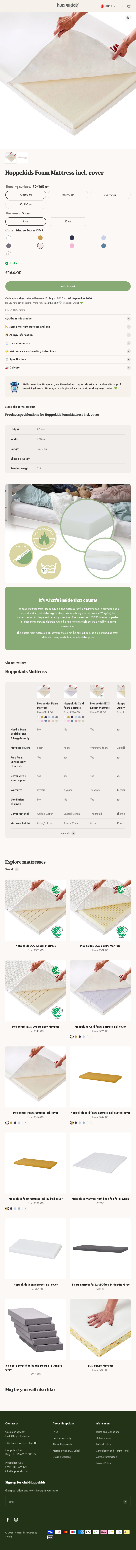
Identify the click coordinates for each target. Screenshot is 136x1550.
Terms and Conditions (107, 1432)
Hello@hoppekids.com (17, 1436)
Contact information (106, 1457)
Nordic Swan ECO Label (66, 1451)
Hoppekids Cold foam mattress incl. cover (100, 1027)
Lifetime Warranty (62, 1457)
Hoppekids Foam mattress (47, 706)
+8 (89, 1036)
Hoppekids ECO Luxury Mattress (100, 946)
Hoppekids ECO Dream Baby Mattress (35, 1027)
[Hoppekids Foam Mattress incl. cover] (48, 691)
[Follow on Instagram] (16, 1519)
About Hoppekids (62, 1444)
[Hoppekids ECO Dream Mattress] (101, 691)
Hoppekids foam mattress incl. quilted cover (36, 1199)
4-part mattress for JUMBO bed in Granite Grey (100, 1285)
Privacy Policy (103, 1463)
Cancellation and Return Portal (112, 1451)
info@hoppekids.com (16, 1471)
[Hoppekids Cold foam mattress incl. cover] (75, 691)
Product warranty (62, 1438)
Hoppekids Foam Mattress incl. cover (35, 1113)
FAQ (55, 1432)
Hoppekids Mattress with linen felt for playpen (100, 1199)
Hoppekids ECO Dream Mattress (100, 706)
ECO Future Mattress (100, 1366)
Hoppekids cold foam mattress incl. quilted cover (100, 1113)
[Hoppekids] (68, 6)
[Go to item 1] (10, 158)
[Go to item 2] (22, 158)
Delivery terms (103, 1438)
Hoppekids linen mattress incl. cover (36, 1285)
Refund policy (103, 1444)
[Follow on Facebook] (7, 1519)
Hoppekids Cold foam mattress (74, 706)
